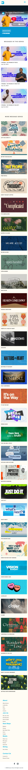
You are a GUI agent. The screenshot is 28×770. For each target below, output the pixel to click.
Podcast (4, 742)
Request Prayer (6, 758)
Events (4, 721)
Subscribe (5, 744)
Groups (4, 728)
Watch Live (5, 738)
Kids (4, 707)
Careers (4, 710)
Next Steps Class (6, 730)
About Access (6, 703)
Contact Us (5, 756)
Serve (4, 732)
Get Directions (6, 717)
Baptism (4, 726)
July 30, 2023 (9, 63)
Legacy (4, 734)
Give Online (5, 749)
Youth (4, 709)
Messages (5, 740)
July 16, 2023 (10, 106)
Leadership (5, 705)
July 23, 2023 (10, 84)
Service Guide (6, 719)
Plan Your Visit (6, 715)
